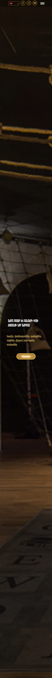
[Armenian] (12, 3)
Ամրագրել (26, 356)
